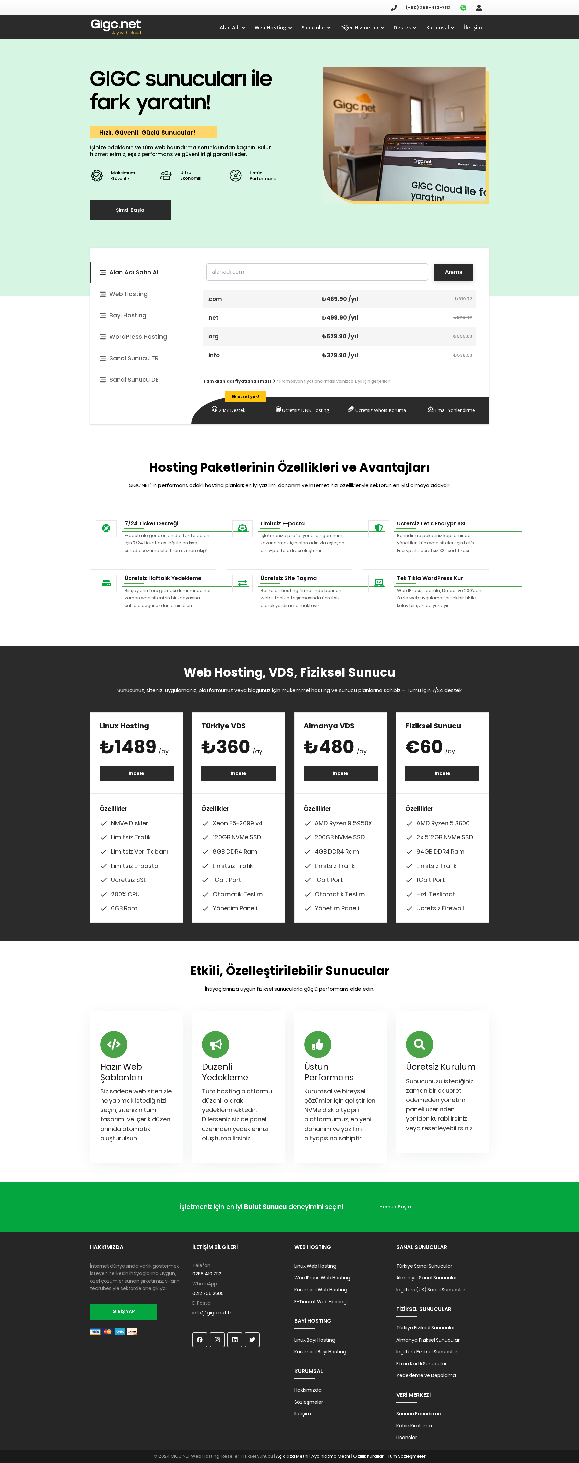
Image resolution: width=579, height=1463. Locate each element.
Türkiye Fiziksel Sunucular (425, 1327)
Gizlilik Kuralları (369, 1456)
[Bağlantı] (116, 27)
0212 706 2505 (208, 1293)
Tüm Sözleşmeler (407, 1456)
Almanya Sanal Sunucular (426, 1277)
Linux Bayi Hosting (314, 1340)
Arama (453, 272)
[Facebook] (199, 1339)
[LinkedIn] (234, 1339)
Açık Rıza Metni (292, 1456)
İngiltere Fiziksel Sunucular (426, 1351)
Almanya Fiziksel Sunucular (428, 1340)
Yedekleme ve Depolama (426, 1375)
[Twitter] (252, 1339)
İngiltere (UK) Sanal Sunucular (430, 1289)
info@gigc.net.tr (211, 1312)
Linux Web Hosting (315, 1266)
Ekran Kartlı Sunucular (421, 1363)
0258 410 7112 (206, 1273)
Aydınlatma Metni (330, 1456)
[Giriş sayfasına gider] (479, 7)
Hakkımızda (308, 1390)
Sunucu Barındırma (418, 1413)
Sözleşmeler (308, 1402)
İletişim (302, 1413)
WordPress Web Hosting (322, 1277)
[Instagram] (217, 1339)
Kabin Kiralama (414, 1425)
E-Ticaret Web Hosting (320, 1301)
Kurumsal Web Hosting (320, 1289)
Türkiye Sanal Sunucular (424, 1266)
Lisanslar (406, 1437)
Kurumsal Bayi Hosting (320, 1351)
